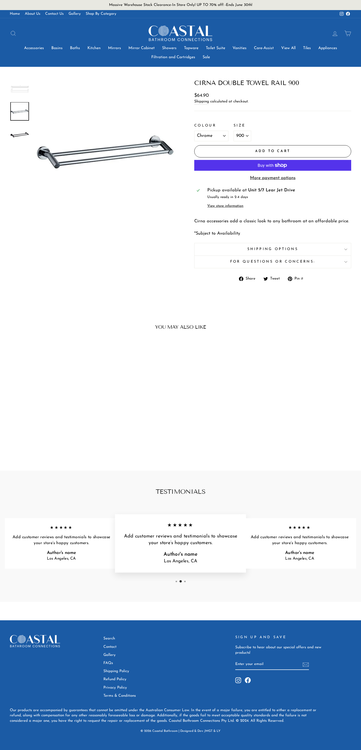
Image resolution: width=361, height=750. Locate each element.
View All (288, 48)
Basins (57, 48)
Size (239, 125)
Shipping (201, 101)
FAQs (108, 663)
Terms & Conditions (119, 696)
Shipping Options (272, 249)
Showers (169, 48)
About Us (32, 14)
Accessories (34, 48)
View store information (225, 206)
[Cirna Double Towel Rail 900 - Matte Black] (54, 441)
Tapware (191, 48)
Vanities (240, 48)
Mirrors (114, 48)
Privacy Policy (115, 688)
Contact (109, 647)
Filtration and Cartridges (173, 57)
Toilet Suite (215, 48)
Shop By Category (101, 14)
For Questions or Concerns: (272, 262)
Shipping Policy (116, 671)
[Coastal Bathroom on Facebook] (248, 680)
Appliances (327, 48)
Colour (205, 125)
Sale (206, 57)
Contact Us (54, 14)
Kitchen (94, 48)
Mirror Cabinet (141, 48)
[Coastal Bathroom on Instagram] (238, 680)
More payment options (272, 178)
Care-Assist (264, 48)
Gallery (75, 14)
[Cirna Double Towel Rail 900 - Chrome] (47, 441)
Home (15, 14)
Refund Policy (114, 679)
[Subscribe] (306, 664)
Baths (75, 48)
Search (109, 638)
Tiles (307, 48)
